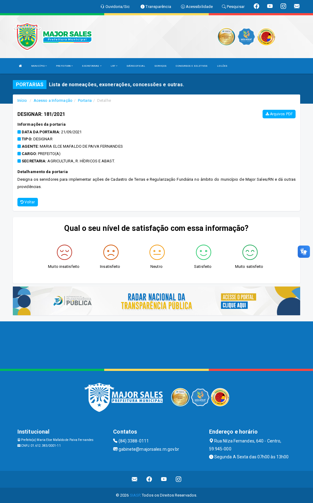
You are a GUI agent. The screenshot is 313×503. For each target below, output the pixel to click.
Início (22, 100)
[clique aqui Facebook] (149, 479)
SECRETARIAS (91, 66)
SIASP (135, 495)
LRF (113, 66)
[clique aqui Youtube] (164, 479)
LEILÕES (222, 66)
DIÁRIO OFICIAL (136, 66)
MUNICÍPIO (38, 66)
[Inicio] (20, 66)
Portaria (85, 100)
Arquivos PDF (281, 114)
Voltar (29, 202)
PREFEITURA (63, 66)
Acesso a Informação (53, 100)
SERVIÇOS (160, 66)
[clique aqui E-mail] (134, 479)
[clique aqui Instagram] (178, 479)
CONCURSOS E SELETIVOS (192, 66)
